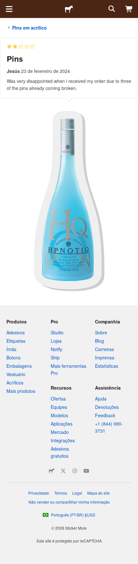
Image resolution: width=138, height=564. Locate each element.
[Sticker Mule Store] (51, 471)
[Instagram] (74, 471)
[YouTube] (86, 471)
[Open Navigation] (9, 9)
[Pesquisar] (111, 9)
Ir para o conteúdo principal (4, 4)
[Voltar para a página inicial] (69, 9)
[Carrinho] (129, 9)
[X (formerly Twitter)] (63, 471)
